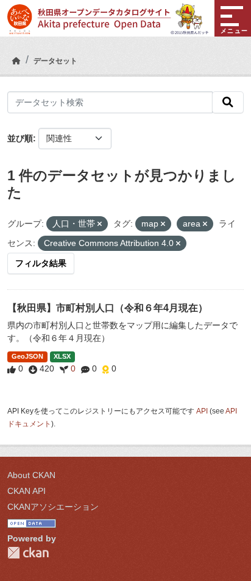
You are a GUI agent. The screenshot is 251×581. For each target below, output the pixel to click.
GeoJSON (27, 356)
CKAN (28, 552)
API (202, 411)
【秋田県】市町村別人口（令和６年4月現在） (107, 308)
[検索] (228, 102)
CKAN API (26, 491)
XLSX (62, 356)
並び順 (20, 138)
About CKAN (31, 475)
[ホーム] (16, 61)
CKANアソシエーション (53, 507)
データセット (55, 61)
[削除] (99, 224)
